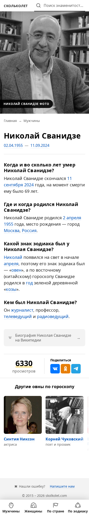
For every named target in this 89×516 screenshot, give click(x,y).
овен (16, 270)
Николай (13, 257)
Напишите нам (62, 486)
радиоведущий (53, 316)
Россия (29, 230)
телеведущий (18, 316)
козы (11, 289)
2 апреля (72, 217)
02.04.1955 (13, 145)
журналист (22, 310)
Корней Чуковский (65, 439)
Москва (11, 230)
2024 (29, 185)
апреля (11, 263)
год (29, 283)
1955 (8, 224)
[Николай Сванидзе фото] (44, 57)
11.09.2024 (39, 145)
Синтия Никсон (19, 439)
